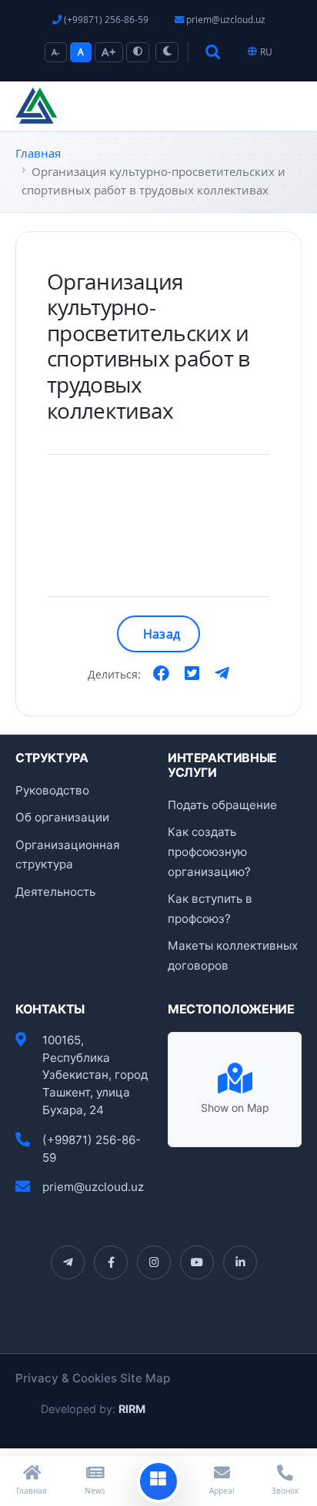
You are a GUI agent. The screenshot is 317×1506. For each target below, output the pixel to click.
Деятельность (55, 891)
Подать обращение (222, 805)
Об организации (62, 817)
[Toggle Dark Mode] (167, 52)
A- (56, 52)
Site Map (145, 1378)
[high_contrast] (137, 52)
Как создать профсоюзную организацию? (209, 851)
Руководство (52, 790)
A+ (109, 51)
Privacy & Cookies (66, 1378)
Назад (161, 633)
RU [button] (266, 51)
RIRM (131, 1408)
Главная (38, 153)
